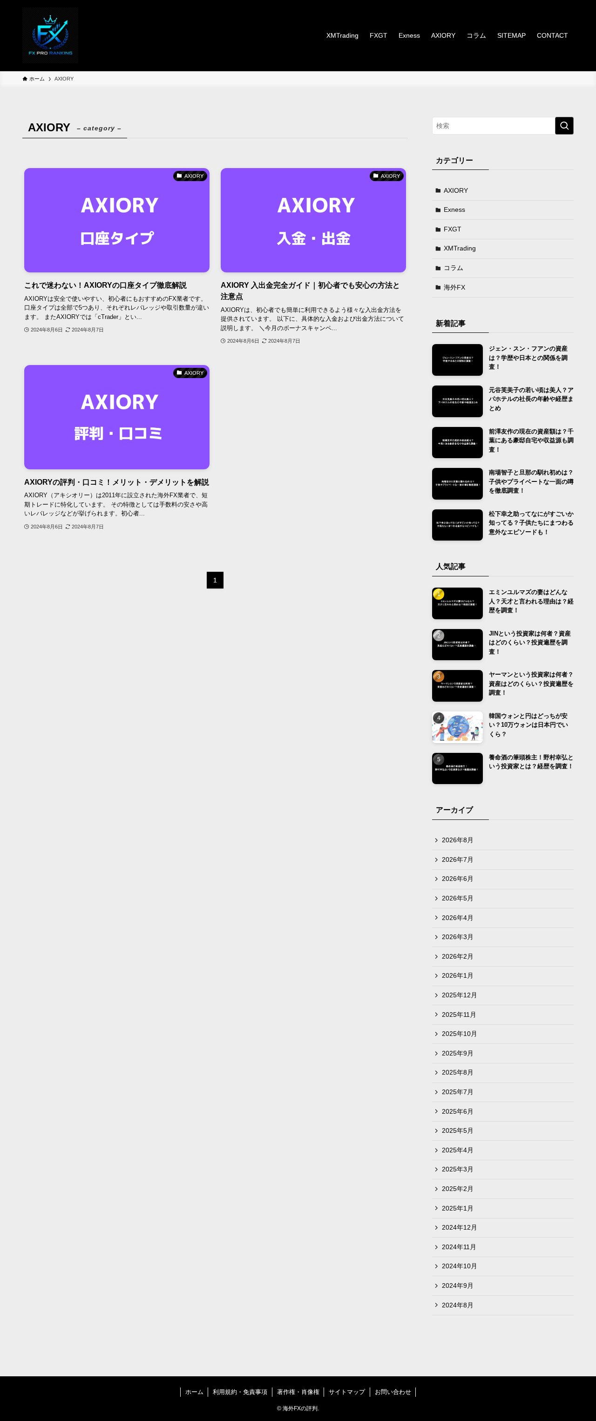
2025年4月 (458, 1150)
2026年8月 (458, 840)
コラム (453, 267)
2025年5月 (458, 1130)
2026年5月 (458, 898)
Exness (454, 209)
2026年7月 (458, 859)
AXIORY (456, 190)
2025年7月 (458, 1092)
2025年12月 (459, 995)
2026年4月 (458, 917)
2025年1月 (458, 1208)
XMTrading (460, 248)
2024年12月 (459, 1227)
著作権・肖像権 (298, 1391)
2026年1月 (458, 975)
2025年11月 (459, 1014)
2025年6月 (458, 1111)
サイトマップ (347, 1391)
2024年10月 (459, 1266)
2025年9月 (458, 1053)
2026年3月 (458, 937)
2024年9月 (458, 1285)
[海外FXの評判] (50, 35)
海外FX (454, 287)
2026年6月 (458, 878)
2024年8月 (458, 1305)
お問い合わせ (393, 1391)
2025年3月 (458, 1169)
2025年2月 (458, 1188)
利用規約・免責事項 (240, 1391)
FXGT (452, 229)
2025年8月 (458, 1072)
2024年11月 (459, 1247)
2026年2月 (458, 956)
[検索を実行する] (564, 126)
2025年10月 (459, 1033)
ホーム (194, 1391)
